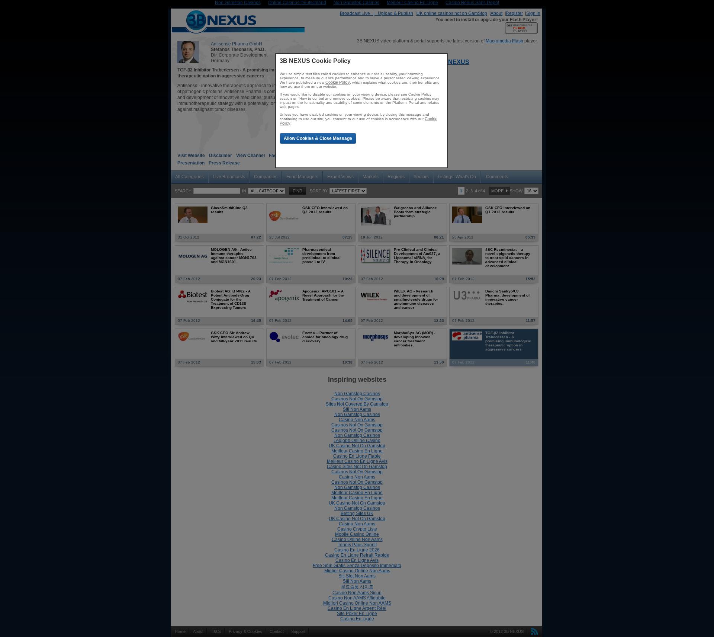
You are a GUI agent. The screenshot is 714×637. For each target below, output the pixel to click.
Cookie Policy (337, 82)
